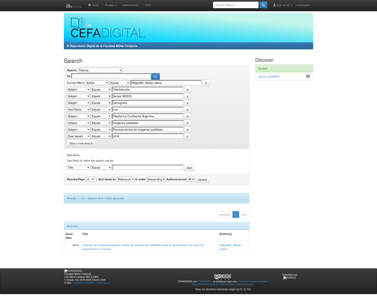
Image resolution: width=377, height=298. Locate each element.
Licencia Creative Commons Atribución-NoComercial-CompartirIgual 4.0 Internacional (230, 283)
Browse (110, 5)
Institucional (130, 5)
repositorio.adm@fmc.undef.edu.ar (90, 282)
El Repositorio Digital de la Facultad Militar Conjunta (102, 46)
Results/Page (76, 179)
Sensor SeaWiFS (269, 76)
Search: (72, 70)
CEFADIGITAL (205, 281)
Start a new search (81, 143)
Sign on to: (283, 5)
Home (95, 5)
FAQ (148, 5)
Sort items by (107, 179)
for (69, 76)
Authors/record (176, 179)
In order (140, 179)
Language (302, 5)
